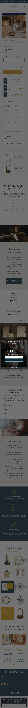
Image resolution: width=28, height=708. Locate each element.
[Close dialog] (25, 341)
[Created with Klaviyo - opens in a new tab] (14, 367)
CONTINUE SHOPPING (14, 363)
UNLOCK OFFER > (14, 360)
